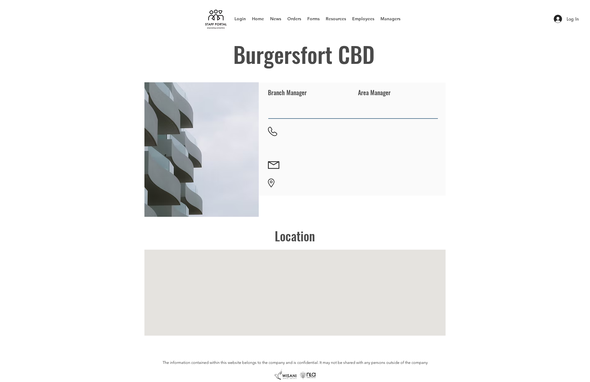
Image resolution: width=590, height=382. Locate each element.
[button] (294, 18)
